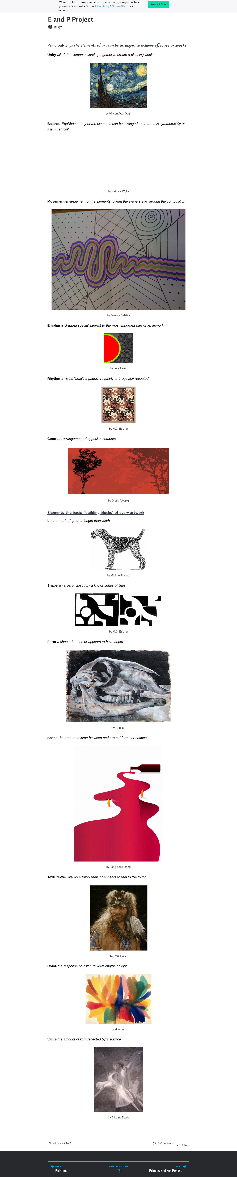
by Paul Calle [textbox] (118, 956)
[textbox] (118, 581)
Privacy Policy (102, 6)
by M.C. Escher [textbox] (118, 428)
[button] (154, 1143)
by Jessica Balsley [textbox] (118, 315)
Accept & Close (159, 4)
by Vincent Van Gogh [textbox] (118, 113)
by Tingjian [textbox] (118, 727)
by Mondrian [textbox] (118, 1029)
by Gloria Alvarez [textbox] (118, 500)
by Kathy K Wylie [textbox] (118, 191)
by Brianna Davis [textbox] (118, 1117)
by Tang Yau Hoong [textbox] (118, 867)
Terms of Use (119, 6)
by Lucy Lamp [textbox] (118, 368)
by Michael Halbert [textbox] (118, 575)
